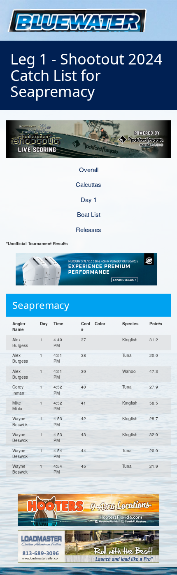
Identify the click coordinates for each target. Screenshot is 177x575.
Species (130, 324)
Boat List (88, 214)
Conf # (85, 326)
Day (44, 324)
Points (155, 324)
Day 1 (89, 199)
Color (100, 324)
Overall (88, 169)
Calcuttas (88, 184)
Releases (88, 229)
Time (58, 324)
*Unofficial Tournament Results (37, 243)
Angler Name (19, 326)
